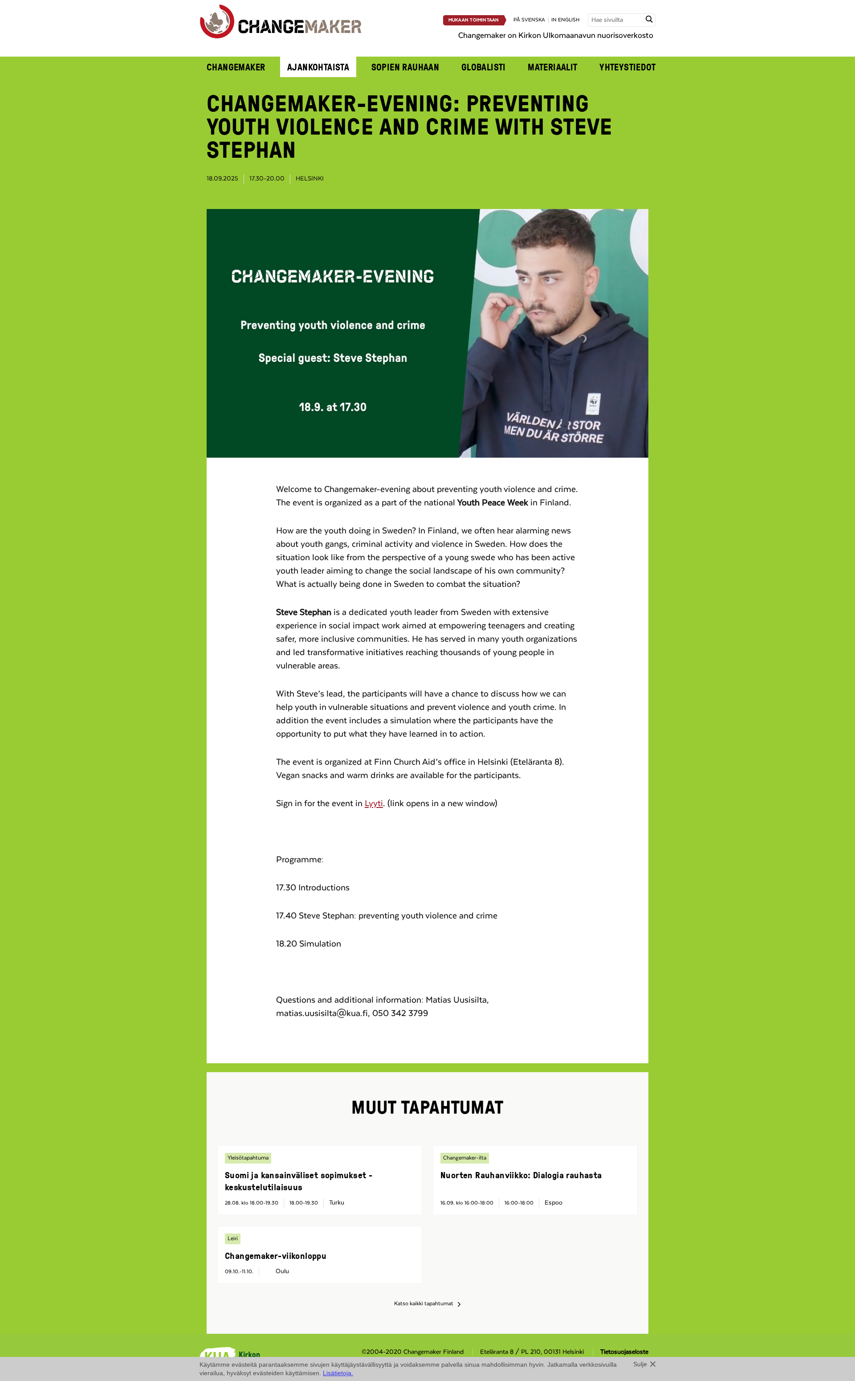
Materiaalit (553, 67)
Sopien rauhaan (405, 67)
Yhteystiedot (627, 67)
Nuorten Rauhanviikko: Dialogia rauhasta (521, 1174)
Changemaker (236, 67)
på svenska (529, 20)
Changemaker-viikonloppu (275, 1255)
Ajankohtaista (318, 67)
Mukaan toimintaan (473, 20)
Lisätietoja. (338, 1373)
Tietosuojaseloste (624, 1352)
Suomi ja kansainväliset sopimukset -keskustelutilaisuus (298, 1180)
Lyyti (374, 803)
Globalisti (483, 67)
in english (565, 20)
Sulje (640, 1364)
